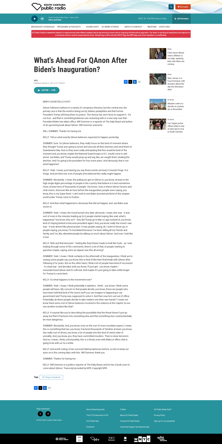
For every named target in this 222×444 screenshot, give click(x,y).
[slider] (46, 18)
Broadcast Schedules (43, 27)
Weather (152, 27)
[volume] (42, 19)
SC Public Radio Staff (162, 409)
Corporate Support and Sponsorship (134, 427)
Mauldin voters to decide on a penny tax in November (176, 106)
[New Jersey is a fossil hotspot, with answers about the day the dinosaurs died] (158, 79)
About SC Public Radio (129, 415)
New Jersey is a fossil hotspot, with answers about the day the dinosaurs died (176, 84)
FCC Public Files (92, 421)
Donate (184, 6)
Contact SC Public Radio (130, 421)
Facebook (90, 427)
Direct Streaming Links (95, 409)
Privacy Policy (159, 415)
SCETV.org (164, 27)
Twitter (123, 409)
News (170, 49)
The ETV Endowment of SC (97, 415)
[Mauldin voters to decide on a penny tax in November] (158, 104)
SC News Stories (110, 27)
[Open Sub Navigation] (83, 27)
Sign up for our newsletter (164, 421)
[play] (35, 18)
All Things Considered (51, 377)
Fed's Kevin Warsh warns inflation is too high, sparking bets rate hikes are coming (176, 58)
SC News (171, 100)
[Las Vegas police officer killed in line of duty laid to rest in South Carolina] (158, 124)
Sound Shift (92, 27)
